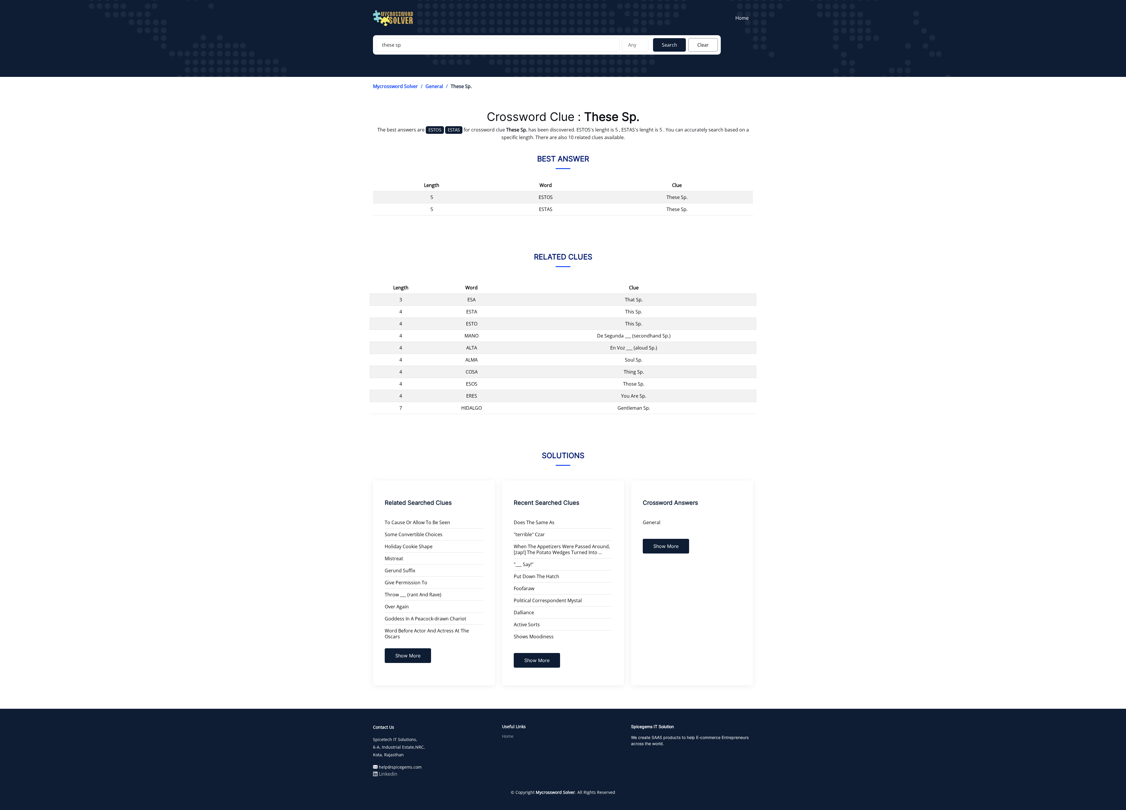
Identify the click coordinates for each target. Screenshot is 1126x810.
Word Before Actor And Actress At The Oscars (427, 633)
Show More (407, 656)
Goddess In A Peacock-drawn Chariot (425, 619)
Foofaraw (524, 588)
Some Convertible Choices (413, 534)
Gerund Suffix (400, 570)
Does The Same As (534, 522)
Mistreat (394, 558)
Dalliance (524, 612)
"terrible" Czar (529, 534)
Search (669, 45)
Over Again (397, 607)
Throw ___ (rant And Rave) (413, 595)
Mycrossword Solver (395, 86)
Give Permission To (406, 582)
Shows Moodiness (534, 636)
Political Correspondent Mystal (548, 600)
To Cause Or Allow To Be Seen (417, 522)
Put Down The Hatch (536, 576)
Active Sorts (527, 624)
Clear (703, 45)
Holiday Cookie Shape (409, 546)
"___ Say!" (523, 564)
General (434, 86)
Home (742, 18)
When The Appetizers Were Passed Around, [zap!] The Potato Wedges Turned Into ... (562, 549)
